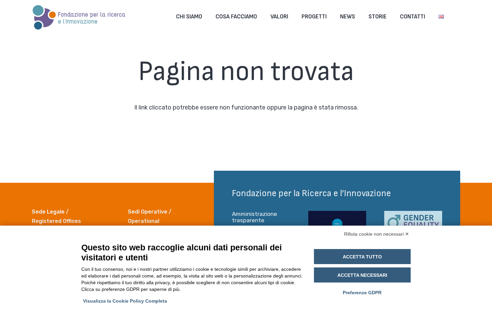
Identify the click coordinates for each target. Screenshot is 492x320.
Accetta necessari (362, 275)
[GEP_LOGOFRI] (413, 224)
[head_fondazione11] (79, 17)
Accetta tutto (362, 256)
